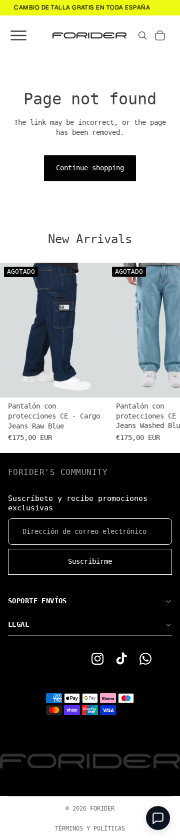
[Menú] (17, 35)
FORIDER (102, 808)
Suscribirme (90, 561)
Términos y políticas (90, 828)
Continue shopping (90, 168)
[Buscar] (142, 35)
